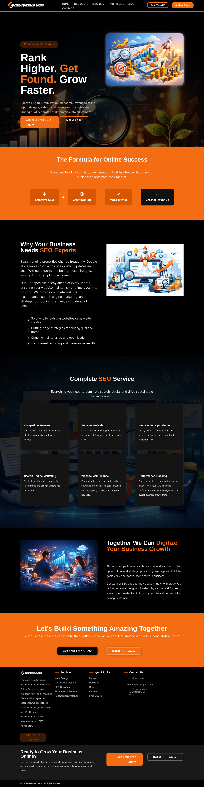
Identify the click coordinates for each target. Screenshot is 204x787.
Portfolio (117, 4)
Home (65, 4)
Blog (131, 4)
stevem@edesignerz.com (140, 684)
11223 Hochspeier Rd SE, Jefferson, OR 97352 (138, 692)
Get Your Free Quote (77, 651)
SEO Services (62, 687)
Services (98, 4)
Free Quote (95, 696)
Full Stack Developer (66, 696)
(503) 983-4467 (157, 5)
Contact (68, 8)
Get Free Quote (182, 5)
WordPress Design (65, 682)
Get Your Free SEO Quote (38, 122)
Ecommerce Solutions (67, 691)
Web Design (62, 678)
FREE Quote (80, 4)
